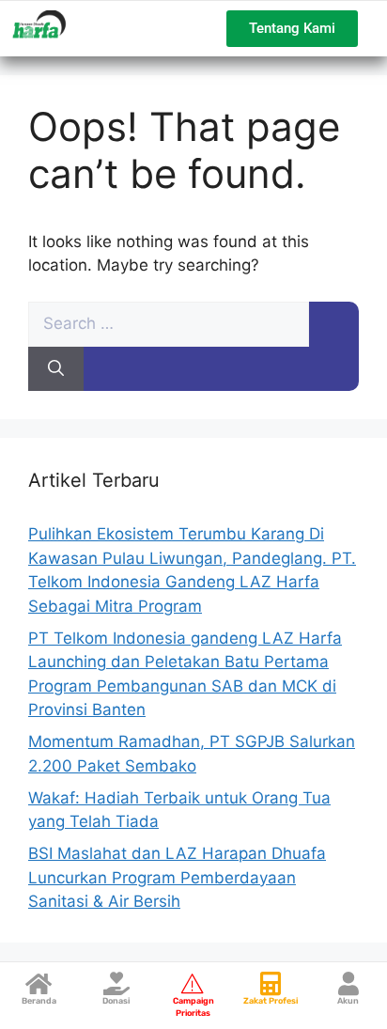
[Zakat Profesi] (271, 983)
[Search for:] (168, 323)
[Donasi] (116, 983)
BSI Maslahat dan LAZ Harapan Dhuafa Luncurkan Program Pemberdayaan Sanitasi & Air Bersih (177, 877)
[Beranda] (39, 983)
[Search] (56, 369)
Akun (348, 1001)
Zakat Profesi (270, 1001)
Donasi (116, 1001)
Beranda (39, 1001)
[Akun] (348, 983)
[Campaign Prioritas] (193, 983)
